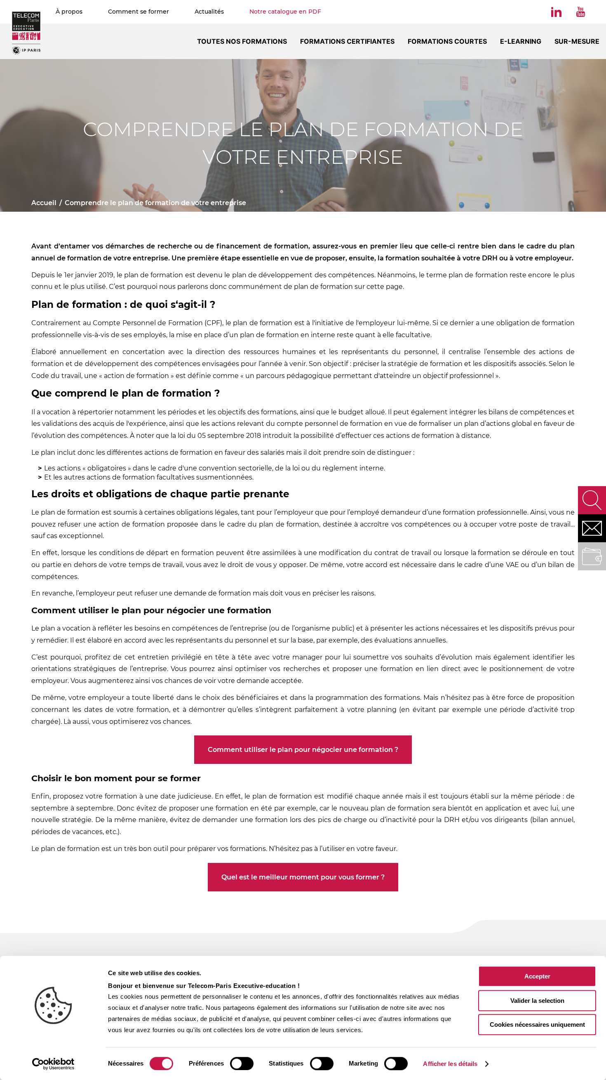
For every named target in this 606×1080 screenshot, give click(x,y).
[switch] (242, 1063)
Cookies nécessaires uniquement (537, 1024)
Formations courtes (447, 41)
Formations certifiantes (347, 41)
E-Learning (520, 41)
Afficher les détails (450, 1063)
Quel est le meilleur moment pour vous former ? (303, 877)
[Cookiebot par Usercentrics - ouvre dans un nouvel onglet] (53, 1064)
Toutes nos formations (242, 41)
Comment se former (138, 11)
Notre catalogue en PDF (285, 11)
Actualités (209, 11)
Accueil (43, 203)
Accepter (537, 976)
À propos (69, 11)
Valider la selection (537, 1000)
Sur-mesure (576, 41)
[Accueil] (26, 33)
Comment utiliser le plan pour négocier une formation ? (303, 750)
